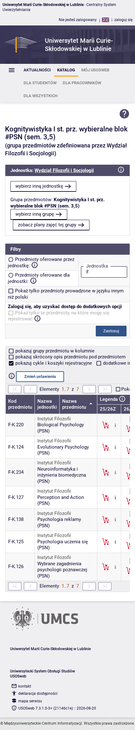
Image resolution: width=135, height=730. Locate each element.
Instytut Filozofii (54, 419)
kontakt (24, 686)
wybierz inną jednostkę (39, 186)
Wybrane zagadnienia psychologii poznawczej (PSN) (62, 570)
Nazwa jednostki (47, 404)
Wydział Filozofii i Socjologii (64, 170)
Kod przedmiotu (20, 404)
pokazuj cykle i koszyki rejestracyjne (53, 363)
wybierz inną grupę (34, 214)
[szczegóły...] (115, 425)
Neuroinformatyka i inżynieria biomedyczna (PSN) (61, 475)
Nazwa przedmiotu (74, 404)
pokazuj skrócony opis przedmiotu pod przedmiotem (70, 357)
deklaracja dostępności (37, 693)
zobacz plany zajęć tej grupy (47, 225)
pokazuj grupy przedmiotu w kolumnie (54, 351)
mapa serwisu (30, 701)
